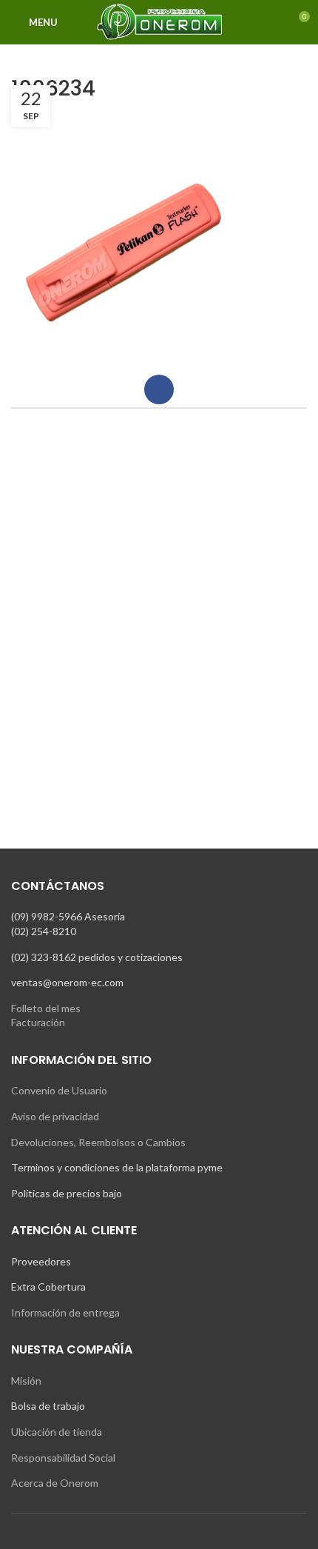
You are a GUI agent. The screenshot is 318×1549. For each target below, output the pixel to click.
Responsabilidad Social (63, 1457)
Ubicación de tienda (56, 1431)
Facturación (38, 1022)
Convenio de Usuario (59, 1090)
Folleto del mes (46, 1008)
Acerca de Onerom (54, 1482)
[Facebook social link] (159, 389)
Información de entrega (65, 1312)
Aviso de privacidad (55, 1116)
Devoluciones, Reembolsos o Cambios (98, 1142)
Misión (26, 1380)
